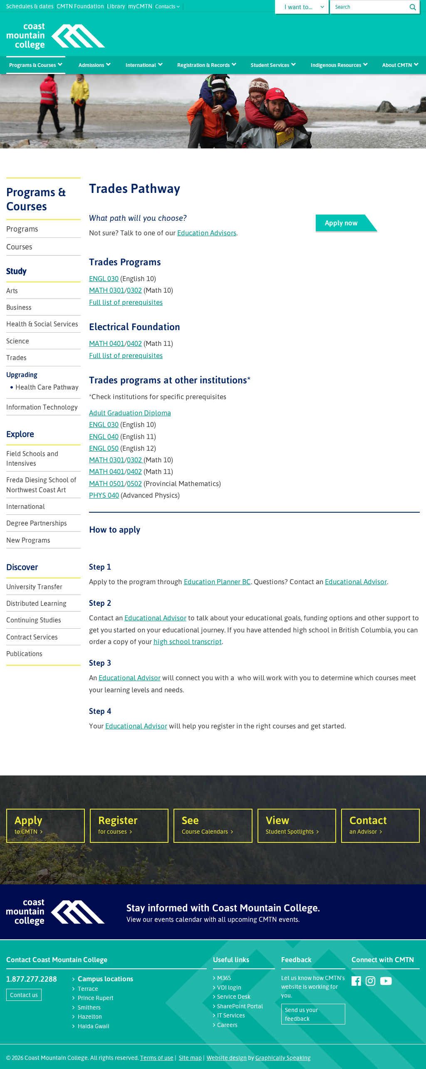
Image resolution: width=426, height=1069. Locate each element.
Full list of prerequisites (126, 302)
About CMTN (397, 65)
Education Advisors (206, 232)
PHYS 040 (104, 495)
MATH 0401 (106, 343)
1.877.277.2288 (31, 978)
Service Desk (233, 996)
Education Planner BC (217, 581)
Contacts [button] (165, 5)
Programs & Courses (32, 65)
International (141, 65)
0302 (134, 290)
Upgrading (21, 374)
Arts (12, 290)
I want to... (298, 7)
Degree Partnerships (36, 523)
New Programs (28, 540)
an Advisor (368, 824)
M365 (224, 977)
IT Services (231, 1015)
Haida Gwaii (93, 1025)
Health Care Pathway (47, 387)
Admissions (91, 65)
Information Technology (42, 407)
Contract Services (32, 637)
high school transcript (188, 641)
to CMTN (28, 824)
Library (116, 5)
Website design (227, 1057)
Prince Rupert (96, 997)
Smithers (89, 1007)
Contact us (24, 994)
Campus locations (105, 978)
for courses (118, 824)
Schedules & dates (30, 5)
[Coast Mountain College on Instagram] (370, 980)
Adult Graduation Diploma (130, 412)
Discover (22, 567)
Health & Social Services (42, 324)
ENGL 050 (104, 448)
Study (16, 271)
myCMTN (140, 5)
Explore (20, 434)
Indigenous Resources (336, 65)
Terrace (88, 988)
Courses (19, 246)
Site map (190, 1057)
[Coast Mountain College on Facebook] (356, 980)
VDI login (229, 987)
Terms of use (156, 1057)
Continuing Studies (33, 620)
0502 (134, 483)
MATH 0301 (106, 290)
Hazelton (90, 1016)
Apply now (341, 222)
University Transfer (34, 587)
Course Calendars (205, 824)
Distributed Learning (36, 603)
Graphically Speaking (283, 1057)
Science (17, 341)
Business (19, 307)
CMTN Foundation (80, 5)
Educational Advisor (356, 581)
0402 (134, 343)
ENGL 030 (104, 278)
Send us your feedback (301, 1014)
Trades (16, 357)
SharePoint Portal (240, 1006)
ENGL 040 (104, 436)
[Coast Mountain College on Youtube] (386, 980)
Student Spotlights (290, 824)
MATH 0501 (106, 483)
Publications (24, 653)
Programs (22, 228)
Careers (227, 1024)
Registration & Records (203, 65)
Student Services (270, 65)
